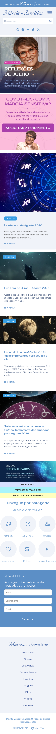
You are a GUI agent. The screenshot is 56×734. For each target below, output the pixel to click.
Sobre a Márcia (28, 672)
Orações (47, 535)
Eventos (28, 678)
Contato (28, 705)
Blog (28, 692)
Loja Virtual (28, 665)
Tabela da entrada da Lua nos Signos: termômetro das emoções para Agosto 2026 (26, 430)
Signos (10, 218)
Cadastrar (28, 619)
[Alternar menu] (49, 12)
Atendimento (28, 652)
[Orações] (47, 524)
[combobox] (26, 21)
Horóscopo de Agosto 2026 (23, 225)
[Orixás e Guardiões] (46, 549)
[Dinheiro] (27, 549)
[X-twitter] (38, 29)
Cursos (28, 659)
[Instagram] (17, 29)
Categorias (28, 685)
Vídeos (28, 698)
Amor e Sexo (8, 561)
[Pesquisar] (51, 21)
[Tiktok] (33, 29)
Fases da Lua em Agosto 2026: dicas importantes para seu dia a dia (25, 355)
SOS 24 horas (28, 535)
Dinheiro (27, 561)
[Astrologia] (8, 524)
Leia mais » (10, 243)
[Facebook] (22, 29)
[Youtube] (28, 29)
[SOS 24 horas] (28, 524)
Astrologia (8, 535)
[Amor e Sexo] (8, 549)
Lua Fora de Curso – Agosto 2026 (26, 288)
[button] (28, 65)
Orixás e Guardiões (47, 561)
